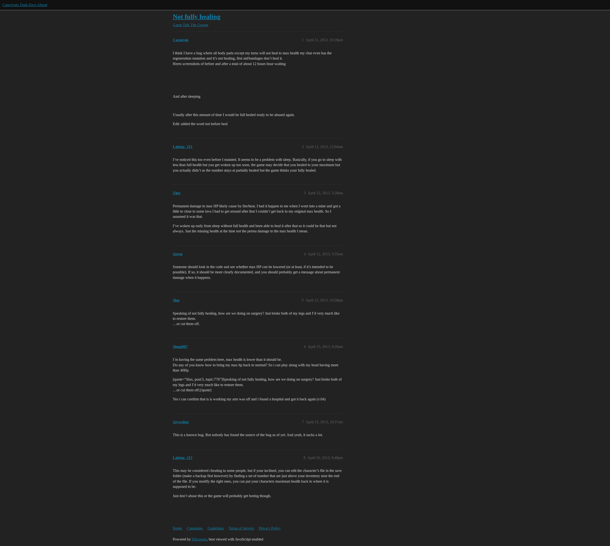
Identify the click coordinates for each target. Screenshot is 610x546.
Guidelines (216, 528)
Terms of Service (241, 528)
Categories (195, 528)
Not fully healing (196, 16)
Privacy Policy (270, 528)
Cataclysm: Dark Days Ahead (24, 5)
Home (177, 528)
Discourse (199, 539)
